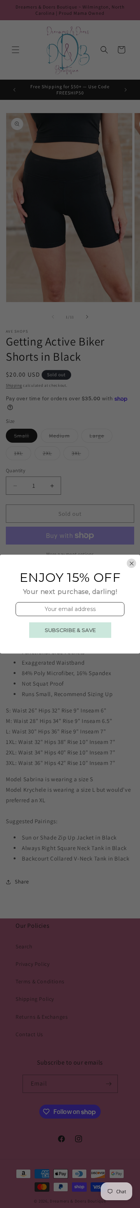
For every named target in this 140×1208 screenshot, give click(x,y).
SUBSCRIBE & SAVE (70, 630)
